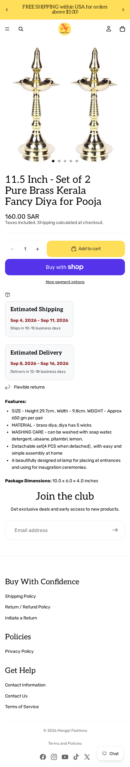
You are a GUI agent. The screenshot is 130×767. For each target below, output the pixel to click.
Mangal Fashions (72, 730)
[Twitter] (87, 757)
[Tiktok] (76, 757)
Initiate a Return (21, 618)
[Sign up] (115, 530)
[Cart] (122, 29)
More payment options (65, 282)
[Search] (21, 29)
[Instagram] (54, 757)
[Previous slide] (7, 10)
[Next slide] (123, 10)
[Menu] (7, 29)
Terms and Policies (65, 743)
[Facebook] (43, 757)
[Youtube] (65, 757)
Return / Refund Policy (27, 607)
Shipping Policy (20, 596)
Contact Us (16, 696)
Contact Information (25, 685)
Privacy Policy (19, 651)
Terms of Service (22, 706)
